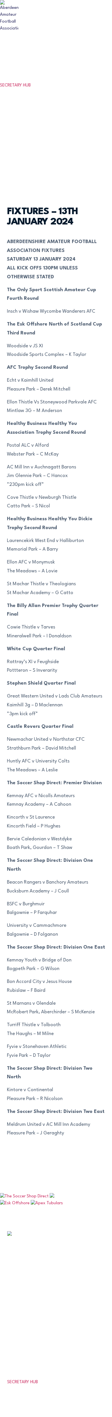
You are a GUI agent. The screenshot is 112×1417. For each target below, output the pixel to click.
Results (20, 1300)
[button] (107, 77)
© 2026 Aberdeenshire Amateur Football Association (53, 1403)
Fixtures (22, 1284)
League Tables (34, 1315)
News (17, 1331)
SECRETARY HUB (15, 85)
